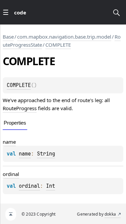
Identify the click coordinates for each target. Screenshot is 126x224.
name (9, 141)
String (46, 153)
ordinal (11, 174)
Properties (15, 123)
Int (50, 186)
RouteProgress (20, 108)
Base (8, 36)
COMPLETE (58, 44)
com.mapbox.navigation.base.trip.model (64, 36)
